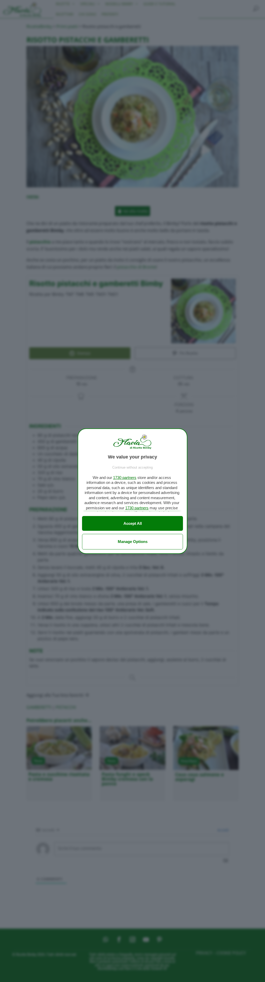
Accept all (132, 523)
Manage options (133, 541)
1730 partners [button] (124, 477)
